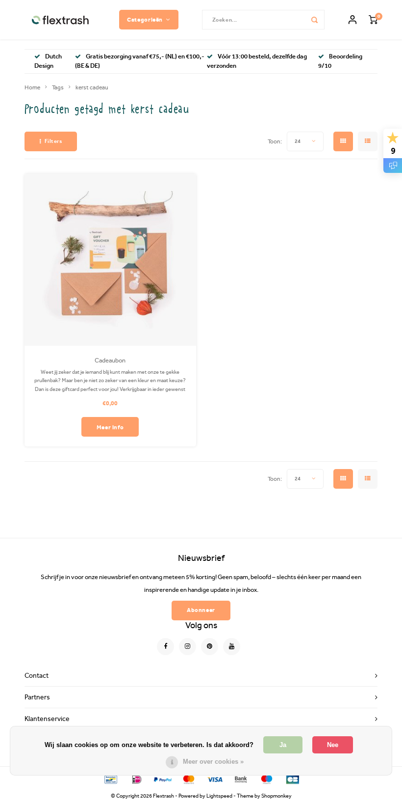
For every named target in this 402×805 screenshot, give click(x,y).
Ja (282, 745)
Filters (53, 141)
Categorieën (145, 19)
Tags (58, 87)
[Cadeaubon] (110, 260)
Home (32, 87)
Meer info (110, 427)
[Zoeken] (315, 19)
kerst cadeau (91, 87)
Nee (332, 745)
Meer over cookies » (213, 761)
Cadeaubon (110, 360)
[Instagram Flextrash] (187, 646)
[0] (373, 20)
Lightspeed (219, 796)
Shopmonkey (276, 796)
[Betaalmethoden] (110, 778)
